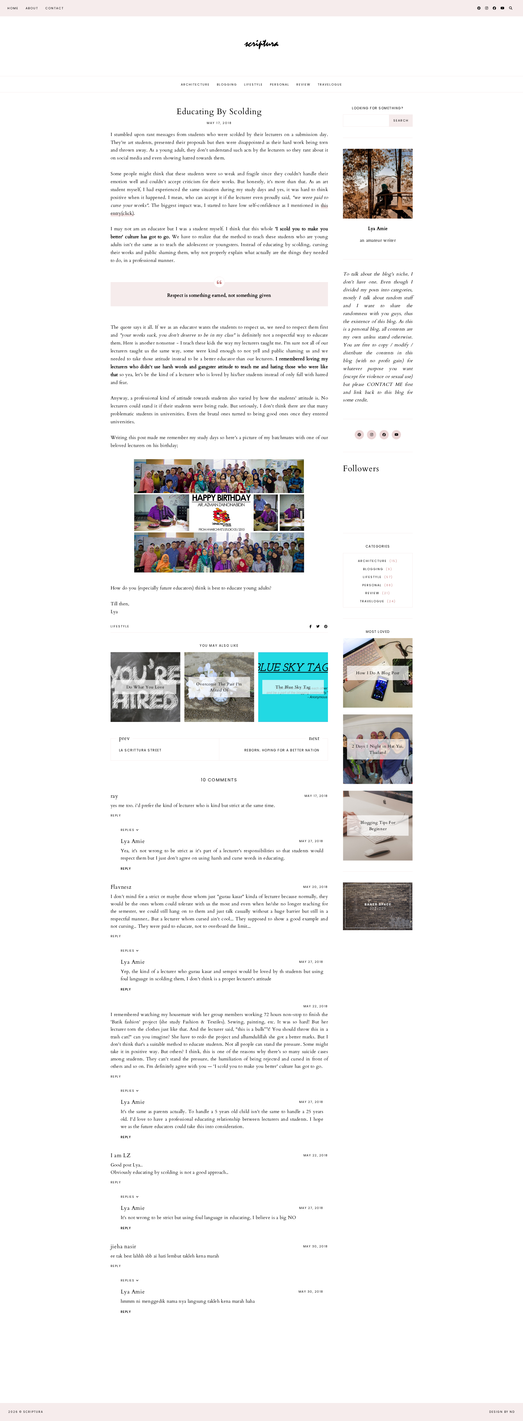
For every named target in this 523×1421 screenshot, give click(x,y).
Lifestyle (253, 84)
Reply (116, 815)
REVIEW (376, 593)
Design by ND (502, 1412)
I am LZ (121, 1155)
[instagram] (77, 8)
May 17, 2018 (316, 796)
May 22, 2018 (315, 1006)
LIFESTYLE (120, 626)
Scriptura (33, 1412)
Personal (279, 84)
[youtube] (85, 8)
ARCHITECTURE (377, 561)
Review (303, 84)
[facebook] (70, 8)
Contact (54, 8)
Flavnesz (121, 887)
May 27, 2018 (311, 841)
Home (13, 8)
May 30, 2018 (315, 1246)
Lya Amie (133, 841)
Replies (128, 830)
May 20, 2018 (315, 887)
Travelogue (330, 84)
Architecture (195, 84)
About (32, 8)
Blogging (227, 84)
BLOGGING (376, 569)
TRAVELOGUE (377, 601)
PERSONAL (376, 585)
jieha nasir (123, 1246)
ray (114, 796)
